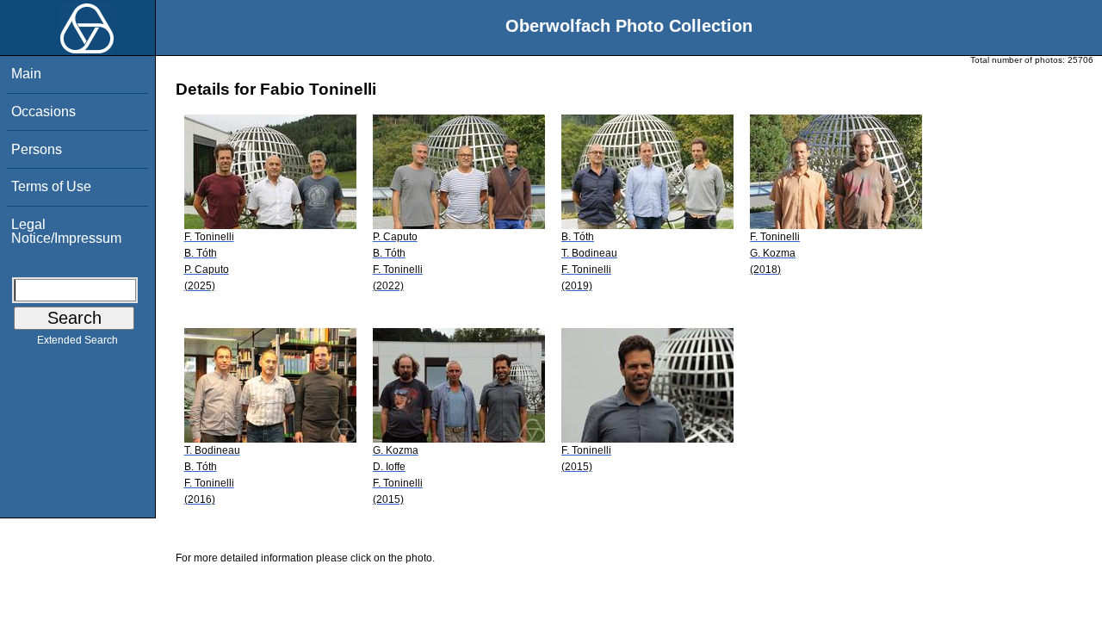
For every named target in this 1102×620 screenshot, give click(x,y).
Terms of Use (51, 186)
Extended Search (77, 340)
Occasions (43, 111)
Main (26, 73)
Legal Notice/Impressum (66, 231)
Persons (36, 149)
